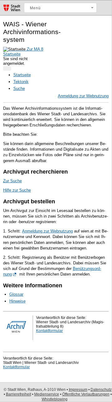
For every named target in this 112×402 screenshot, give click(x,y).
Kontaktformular (49, 331)
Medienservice (46, 394)
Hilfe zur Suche (17, 190)
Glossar (16, 294)
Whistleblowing (55, 399)
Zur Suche (12, 181)
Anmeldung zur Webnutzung (83, 96)
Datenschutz (101, 389)
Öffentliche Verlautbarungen (86, 394)
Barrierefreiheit (18, 394)
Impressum (78, 389)
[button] (60, 8)
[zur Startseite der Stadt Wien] (12, 11)
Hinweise (17, 301)
